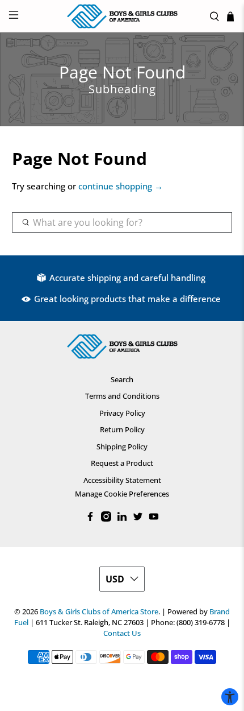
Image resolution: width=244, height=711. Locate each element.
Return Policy (122, 429)
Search (122, 379)
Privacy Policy (122, 413)
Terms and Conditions (122, 396)
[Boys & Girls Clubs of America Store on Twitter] (138, 519)
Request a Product (122, 463)
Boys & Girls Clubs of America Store (99, 612)
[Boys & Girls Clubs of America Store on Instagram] (106, 519)
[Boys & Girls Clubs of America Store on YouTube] (154, 519)
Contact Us (122, 633)
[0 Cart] (230, 16)
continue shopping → (120, 186)
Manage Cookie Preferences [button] (122, 494)
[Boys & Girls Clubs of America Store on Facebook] (90, 519)
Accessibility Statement (122, 480)
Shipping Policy (122, 446)
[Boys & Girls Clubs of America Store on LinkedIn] (122, 519)
